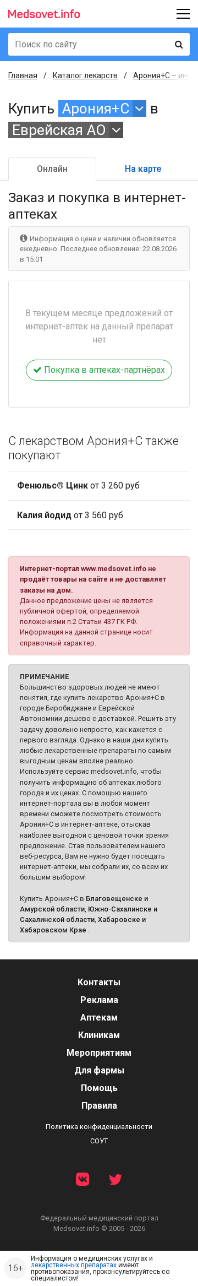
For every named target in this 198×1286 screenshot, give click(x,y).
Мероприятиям (99, 1053)
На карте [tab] (143, 169)
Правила (99, 1105)
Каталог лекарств (85, 75)
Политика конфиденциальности (99, 1126)
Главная (22, 75)
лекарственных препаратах (74, 1265)
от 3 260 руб (78, 485)
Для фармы (99, 1070)
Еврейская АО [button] (59, 130)
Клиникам (99, 1035)
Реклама (99, 1000)
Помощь (99, 1088)
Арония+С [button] (95, 108)
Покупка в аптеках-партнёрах (103, 370)
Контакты (99, 982)
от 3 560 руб (70, 515)
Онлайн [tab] (52, 169)
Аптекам (99, 1017)
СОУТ (99, 1141)
